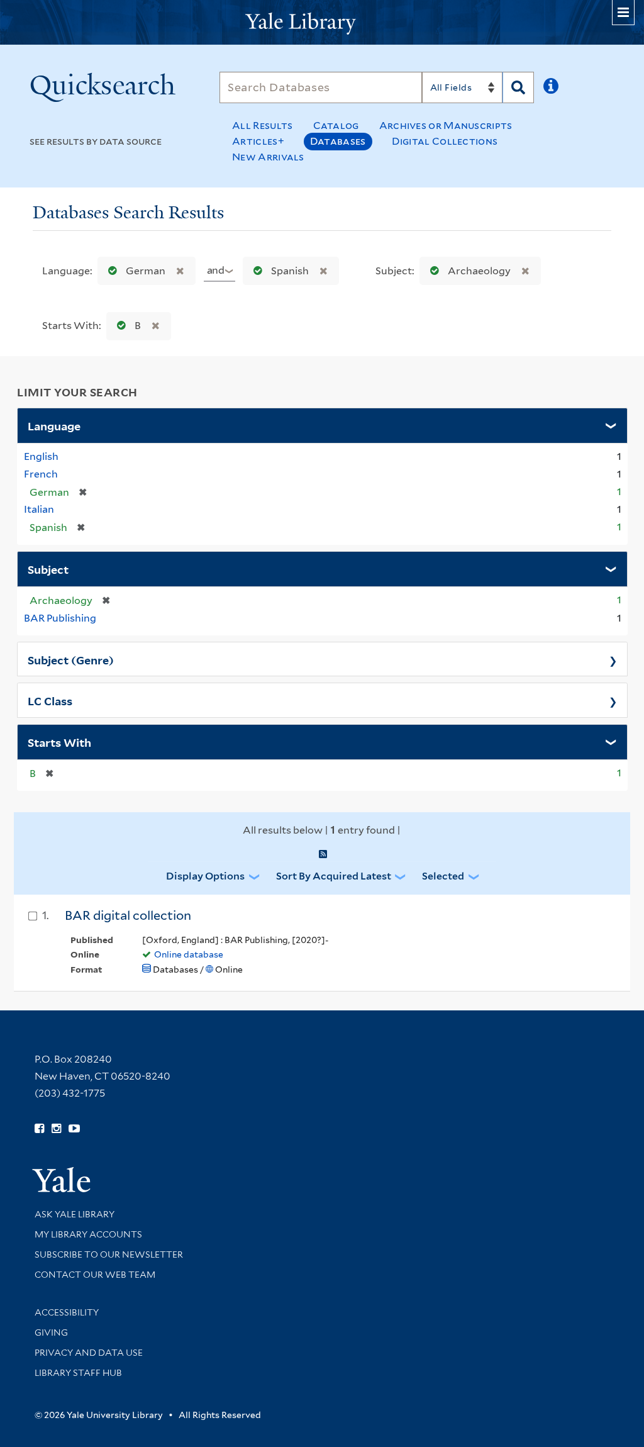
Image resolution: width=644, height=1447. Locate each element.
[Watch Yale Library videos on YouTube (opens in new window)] (74, 1128)
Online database (188, 954)
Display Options (205, 876)
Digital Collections (445, 141)
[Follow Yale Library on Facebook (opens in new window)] (39, 1128)
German (145, 271)
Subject (48, 568)
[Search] (518, 87)
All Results (262, 125)
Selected (443, 876)
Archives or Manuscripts (446, 125)
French (41, 474)
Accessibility (67, 1312)
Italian (39, 509)
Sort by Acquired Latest (333, 876)
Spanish (290, 271)
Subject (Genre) (71, 659)
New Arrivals (268, 157)
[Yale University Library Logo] (322, 22)
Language (54, 425)
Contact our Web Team (95, 1275)
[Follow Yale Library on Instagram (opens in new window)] (56, 1128)
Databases (338, 141)
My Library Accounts (88, 1234)
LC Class (50, 700)
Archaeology (479, 271)
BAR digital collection (128, 915)
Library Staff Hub (78, 1373)
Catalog (336, 125)
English (41, 456)
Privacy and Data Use (89, 1353)
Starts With (59, 741)
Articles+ (258, 141)
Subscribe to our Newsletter (109, 1254)
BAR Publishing (60, 618)
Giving (51, 1332)
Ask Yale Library (74, 1214)
